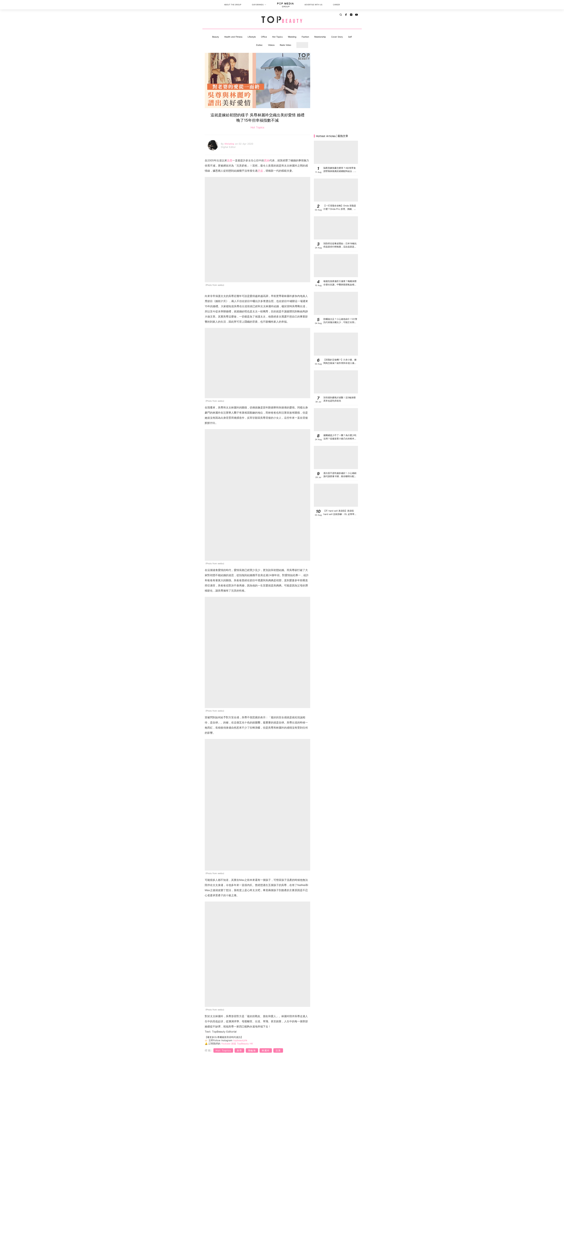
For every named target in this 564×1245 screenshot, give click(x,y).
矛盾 (260, 170)
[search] (340, 14)
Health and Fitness (233, 37)
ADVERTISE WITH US (313, 5)
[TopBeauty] (282, 19)
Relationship (320, 37)
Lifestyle (252, 37)
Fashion (305, 37)
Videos (271, 45)
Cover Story (337, 37)
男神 (266, 160)
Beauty (215, 37)
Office (264, 37)
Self (350, 37)
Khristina (230, 143)
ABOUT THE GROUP (232, 5)
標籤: (209, 1050)
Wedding (292, 37)
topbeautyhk (240, 1040)
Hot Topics (277, 37)
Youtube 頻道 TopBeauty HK (237, 1043)
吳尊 (229, 160)
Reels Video (285, 45)
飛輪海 (252, 1050)
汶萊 (278, 1050)
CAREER (336, 5)
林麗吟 (266, 1050)
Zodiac (259, 45)
